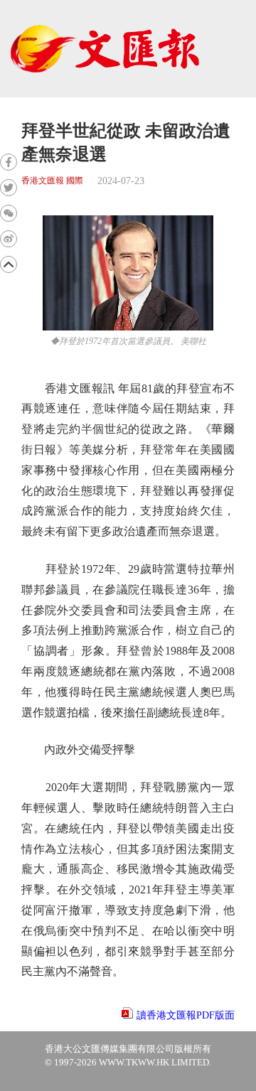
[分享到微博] (8, 238)
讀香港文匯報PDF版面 (186, 1015)
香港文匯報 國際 (52, 181)
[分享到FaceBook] (8, 162)
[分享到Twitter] (8, 187)
